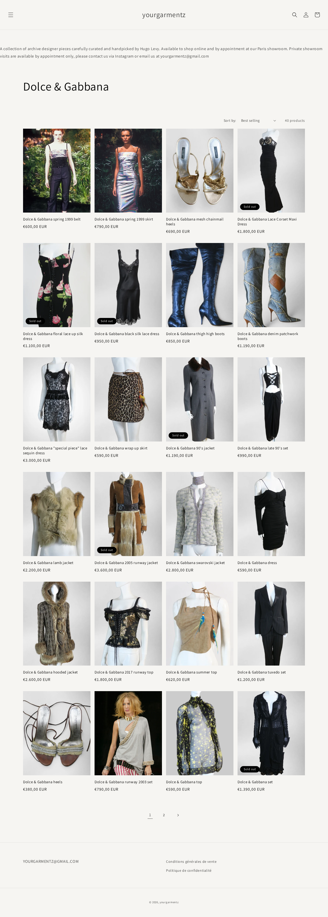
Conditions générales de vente (191, 861)
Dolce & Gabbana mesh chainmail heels (195, 221)
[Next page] (177, 815)
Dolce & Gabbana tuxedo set (262, 672)
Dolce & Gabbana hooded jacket (50, 672)
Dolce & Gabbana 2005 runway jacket (126, 562)
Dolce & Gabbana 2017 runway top (124, 672)
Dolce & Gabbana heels (43, 782)
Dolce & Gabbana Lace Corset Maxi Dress (267, 221)
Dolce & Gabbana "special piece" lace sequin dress (55, 450)
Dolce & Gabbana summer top (191, 672)
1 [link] (150, 814)
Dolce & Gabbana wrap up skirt (121, 448)
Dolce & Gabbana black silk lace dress (127, 334)
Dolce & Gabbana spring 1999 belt (52, 219)
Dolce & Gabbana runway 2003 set (123, 782)
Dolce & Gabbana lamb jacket (48, 562)
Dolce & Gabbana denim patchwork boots (268, 336)
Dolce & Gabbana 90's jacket (190, 448)
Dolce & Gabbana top (184, 782)
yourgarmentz (169, 902)
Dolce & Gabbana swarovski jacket (195, 562)
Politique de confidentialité (189, 870)
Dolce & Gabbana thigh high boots (195, 334)
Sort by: (230, 120)
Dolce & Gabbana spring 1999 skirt (124, 219)
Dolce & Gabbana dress (257, 562)
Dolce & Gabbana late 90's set (263, 448)
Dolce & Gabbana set (255, 782)
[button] (10, 14)
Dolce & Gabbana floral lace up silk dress (53, 336)
